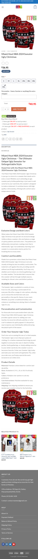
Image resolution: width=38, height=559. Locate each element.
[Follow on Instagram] (6, 544)
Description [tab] (5, 147)
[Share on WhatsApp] (3, 139)
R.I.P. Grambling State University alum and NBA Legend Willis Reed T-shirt (9, 456)
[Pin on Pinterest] (17, 139)
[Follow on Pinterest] (13, 544)
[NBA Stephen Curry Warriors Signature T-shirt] (28, 443)
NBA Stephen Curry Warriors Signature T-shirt (27, 455)
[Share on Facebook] (6, 139)
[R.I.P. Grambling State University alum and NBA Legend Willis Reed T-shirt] (9, 443)
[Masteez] (19, 7)
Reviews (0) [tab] (5, 151)
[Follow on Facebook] (3, 544)
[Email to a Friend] (13, 139)
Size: (3, 77)
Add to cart (18, 109)
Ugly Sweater (12, 51)
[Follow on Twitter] (10, 544)
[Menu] (2, 7)
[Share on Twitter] (10, 139)
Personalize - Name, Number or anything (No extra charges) (18, 92)
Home (3, 51)
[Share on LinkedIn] (20, 139)
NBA (5, 134)
